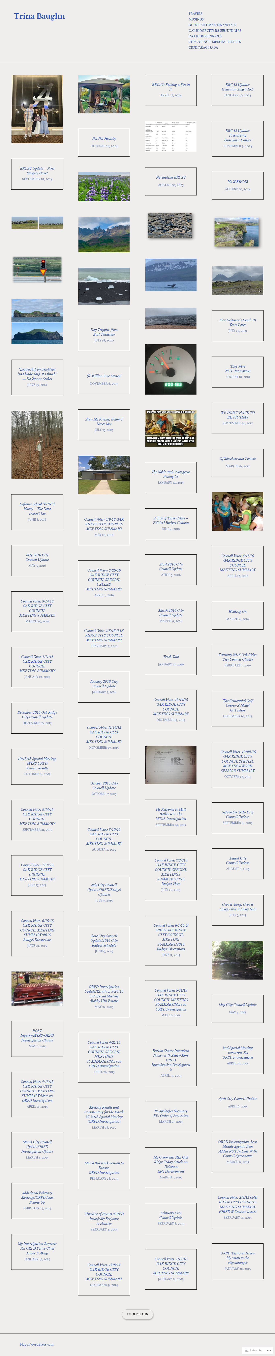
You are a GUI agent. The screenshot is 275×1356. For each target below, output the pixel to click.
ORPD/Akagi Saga (203, 48)
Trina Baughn (39, 16)
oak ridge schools (205, 36)
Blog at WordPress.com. (37, 1345)
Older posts (137, 1314)
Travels (195, 14)
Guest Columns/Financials (212, 25)
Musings (196, 19)
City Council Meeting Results (215, 42)
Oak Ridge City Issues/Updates (215, 31)
